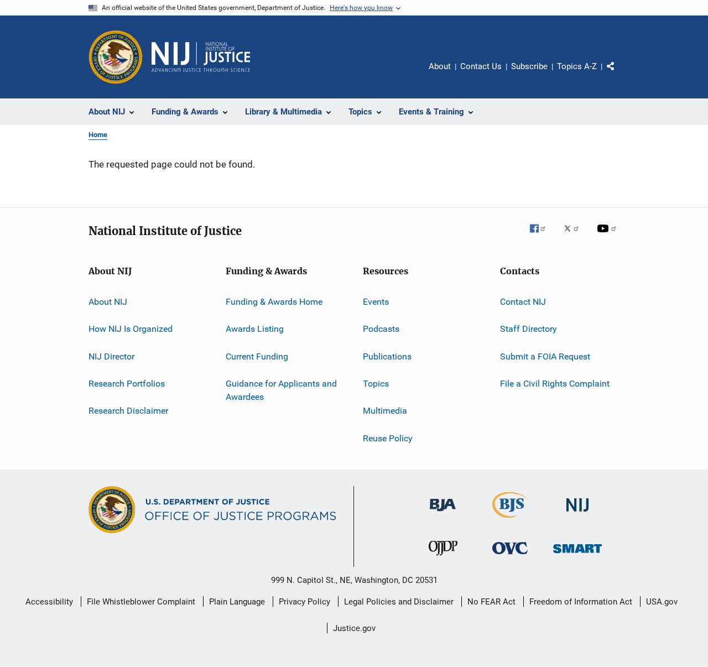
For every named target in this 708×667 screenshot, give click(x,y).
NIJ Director (111, 356)
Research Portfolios (126, 383)
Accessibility (49, 602)
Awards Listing (255, 329)
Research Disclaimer (128, 410)
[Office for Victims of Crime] (510, 556)
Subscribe (529, 66)
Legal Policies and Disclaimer (399, 602)
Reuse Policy (388, 438)
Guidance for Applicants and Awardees (281, 390)
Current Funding (257, 356)
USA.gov (662, 602)
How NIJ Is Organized (130, 329)
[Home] (201, 57)
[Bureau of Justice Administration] (443, 513)
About (440, 66)
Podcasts (381, 329)
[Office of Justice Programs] (115, 57)
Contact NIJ (523, 301)
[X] (575, 236)
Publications (387, 356)
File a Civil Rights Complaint (555, 383)
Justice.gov (354, 628)
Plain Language (237, 602)
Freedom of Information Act (580, 602)
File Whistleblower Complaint (141, 602)
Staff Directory (528, 329)
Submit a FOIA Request (545, 356)
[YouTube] (608, 236)
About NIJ (107, 301)
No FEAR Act (491, 602)
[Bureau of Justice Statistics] (510, 520)
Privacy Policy (304, 602)
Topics (376, 383)
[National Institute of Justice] (577, 513)
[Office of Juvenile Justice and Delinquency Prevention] (443, 557)
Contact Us (481, 66)
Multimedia (385, 410)
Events (376, 301)
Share (619, 74)
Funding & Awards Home (274, 301)
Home (97, 135)
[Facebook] (542, 236)
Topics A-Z (577, 66)
